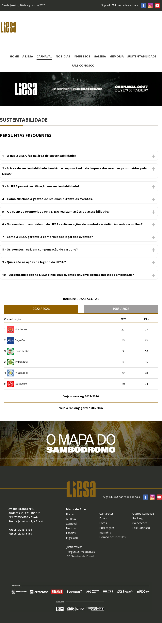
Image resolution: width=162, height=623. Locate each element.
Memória (116, 56)
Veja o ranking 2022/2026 (81, 396)
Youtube (157, 5)
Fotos (103, 523)
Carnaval (44, 56)
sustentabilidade (141, 56)
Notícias (63, 56)
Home (14, 56)
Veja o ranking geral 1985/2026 (81, 408)
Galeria (100, 56)
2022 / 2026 (41, 309)
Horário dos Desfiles (112, 537)
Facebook (144, 5)
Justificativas (74, 547)
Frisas (103, 518)
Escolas (71, 533)
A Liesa (27, 56)
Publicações (107, 528)
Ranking (137, 518)
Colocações (139, 523)
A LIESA (71, 519)
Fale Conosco (83, 65)
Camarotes (106, 513)
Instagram (150, 5)
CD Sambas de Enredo (81, 556)
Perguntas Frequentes (81, 552)
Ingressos (82, 56)
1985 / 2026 (120, 309)
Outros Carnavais (143, 513)
